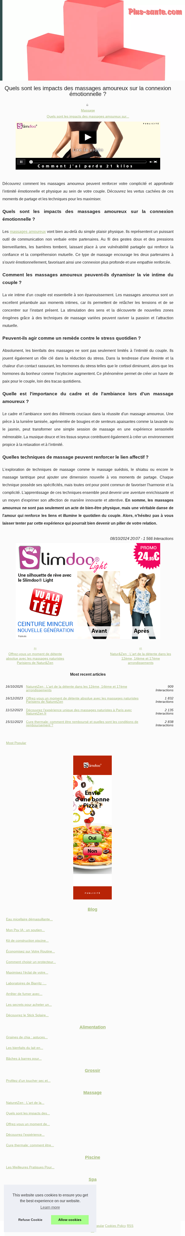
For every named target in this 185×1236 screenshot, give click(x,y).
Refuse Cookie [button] (30, 1220)
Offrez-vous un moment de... (28, 1124)
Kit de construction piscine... (27, 940)
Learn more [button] (50, 1207)
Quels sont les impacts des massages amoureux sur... (88, 116)
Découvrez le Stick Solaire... (27, 1015)
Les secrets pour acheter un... (29, 1004)
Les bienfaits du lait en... (24, 1048)
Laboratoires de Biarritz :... (26, 983)
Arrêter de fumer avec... (24, 994)
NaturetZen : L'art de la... (25, 1103)
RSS (130, 1226)
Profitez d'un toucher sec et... (28, 1080)
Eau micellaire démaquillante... (29, 919)
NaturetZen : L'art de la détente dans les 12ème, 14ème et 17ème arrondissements (76, 688)
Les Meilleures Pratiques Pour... (30, 1167)
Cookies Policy (115, 1226)
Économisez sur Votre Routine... (30, 951)
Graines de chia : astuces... (27, 1037)
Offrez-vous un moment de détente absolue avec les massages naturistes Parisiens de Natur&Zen (35, 658)
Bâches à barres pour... (24, 1058)
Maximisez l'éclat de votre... (27, 972)
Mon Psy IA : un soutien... (25, 930)
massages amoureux (28, 232)
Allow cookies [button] (69, 1220)
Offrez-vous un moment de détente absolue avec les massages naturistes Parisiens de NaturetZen (82, 700)
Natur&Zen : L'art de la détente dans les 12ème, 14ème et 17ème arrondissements (140, 658)
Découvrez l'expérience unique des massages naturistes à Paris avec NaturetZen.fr (79, 711)
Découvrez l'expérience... (25, 1134)
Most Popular (16, 743)
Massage (88, 110)
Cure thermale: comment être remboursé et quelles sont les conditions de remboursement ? (82, 723)
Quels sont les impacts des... (28, 1113)
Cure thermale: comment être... (30, 1145)
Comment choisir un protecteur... (31, 962)
